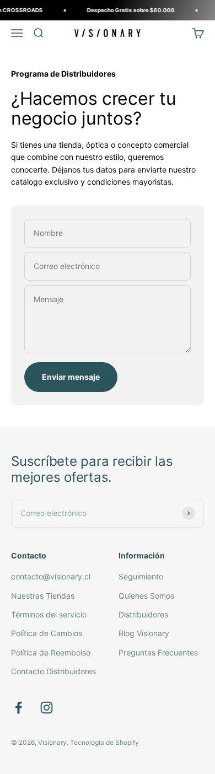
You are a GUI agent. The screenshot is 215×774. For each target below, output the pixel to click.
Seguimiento (141, 576)
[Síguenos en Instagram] (46, 707)
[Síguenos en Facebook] (18, 707)
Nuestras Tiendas (42, 595)
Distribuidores (143, 614)
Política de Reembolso (50, 652)
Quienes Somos (146, 595)
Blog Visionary (144, 633)
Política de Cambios (46, 633)
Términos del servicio (49, 614)
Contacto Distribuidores (53, 671)
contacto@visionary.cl (50, 576)
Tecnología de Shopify (104, 742)
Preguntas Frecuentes (158, 652)
